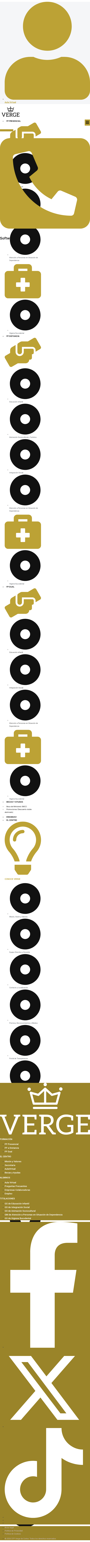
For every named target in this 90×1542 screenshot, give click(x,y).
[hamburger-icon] (87, 122)
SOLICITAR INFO (6, 130)
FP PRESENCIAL (13, 121)
